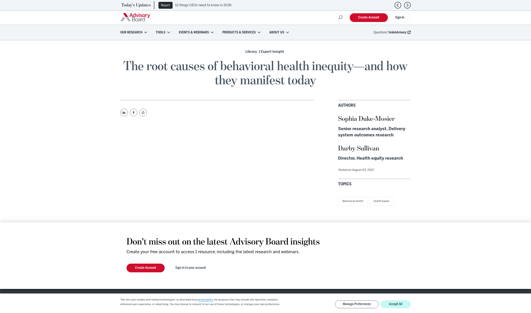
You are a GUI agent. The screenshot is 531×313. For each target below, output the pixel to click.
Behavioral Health (352, 201)
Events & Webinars (194, 32)
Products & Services (239, 32)
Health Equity (381, 201)
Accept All (395, 304)
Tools (160, 32)
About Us (276, 32)
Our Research (131, 32)
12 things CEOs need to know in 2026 (203, 5)
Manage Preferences (357, 304)
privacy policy (205, 300)
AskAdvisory (398, 32)
